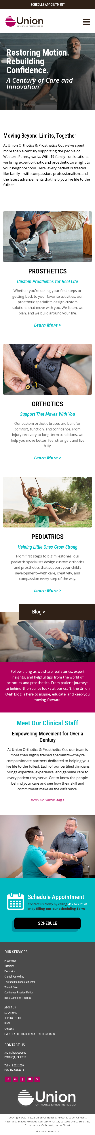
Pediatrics (9, 971)
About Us (10, 1007)
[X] (37, 1079)
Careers (9, 1028)
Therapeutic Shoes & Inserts (19, 982)
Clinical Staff (13, 1018)
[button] (47, 902)
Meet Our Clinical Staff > (47, 800)
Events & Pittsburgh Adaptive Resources (29, 1034)
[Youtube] (30, 1079)
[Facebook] (22, 1079)
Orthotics (9, 966)
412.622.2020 (77, 904)
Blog (7, 1023)
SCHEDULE (47, 923)
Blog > (38, 612)
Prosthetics (10, 960)
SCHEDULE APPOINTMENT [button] (47, 4)
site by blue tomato (47, 1131)
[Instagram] (8, 1079)
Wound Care (10, 987)
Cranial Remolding (14, 976)
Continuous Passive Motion (18, 992)
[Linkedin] (15, 1079)
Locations (10, 1012)
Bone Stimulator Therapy (17, 997)
